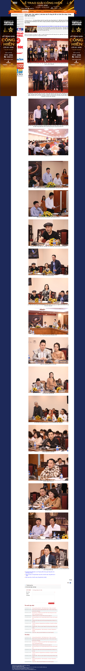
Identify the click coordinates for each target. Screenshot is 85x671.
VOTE (65, 11)
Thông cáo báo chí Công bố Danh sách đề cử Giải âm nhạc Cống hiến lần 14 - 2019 (40, 575)
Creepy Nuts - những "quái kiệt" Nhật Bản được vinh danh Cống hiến (43, 632)
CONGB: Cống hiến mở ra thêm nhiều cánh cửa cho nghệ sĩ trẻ (42, 615)
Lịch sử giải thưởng (47, 11)
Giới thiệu (32, 11)
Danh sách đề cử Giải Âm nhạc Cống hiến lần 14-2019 (35, 577)
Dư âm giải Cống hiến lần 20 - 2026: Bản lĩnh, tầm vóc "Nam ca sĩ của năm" (44, 637)
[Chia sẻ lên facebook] (70, 583)
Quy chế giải (38, 11)
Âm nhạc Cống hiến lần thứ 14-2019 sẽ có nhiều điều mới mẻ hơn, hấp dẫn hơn (54, 26)
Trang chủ (25, 11)
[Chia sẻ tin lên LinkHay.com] (68, 583)
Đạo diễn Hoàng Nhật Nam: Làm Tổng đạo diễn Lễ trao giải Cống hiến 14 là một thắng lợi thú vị (39, 572)
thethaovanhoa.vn (17, 11)
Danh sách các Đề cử (57, 11)
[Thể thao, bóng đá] (17, 36)
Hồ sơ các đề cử (14, 14)
